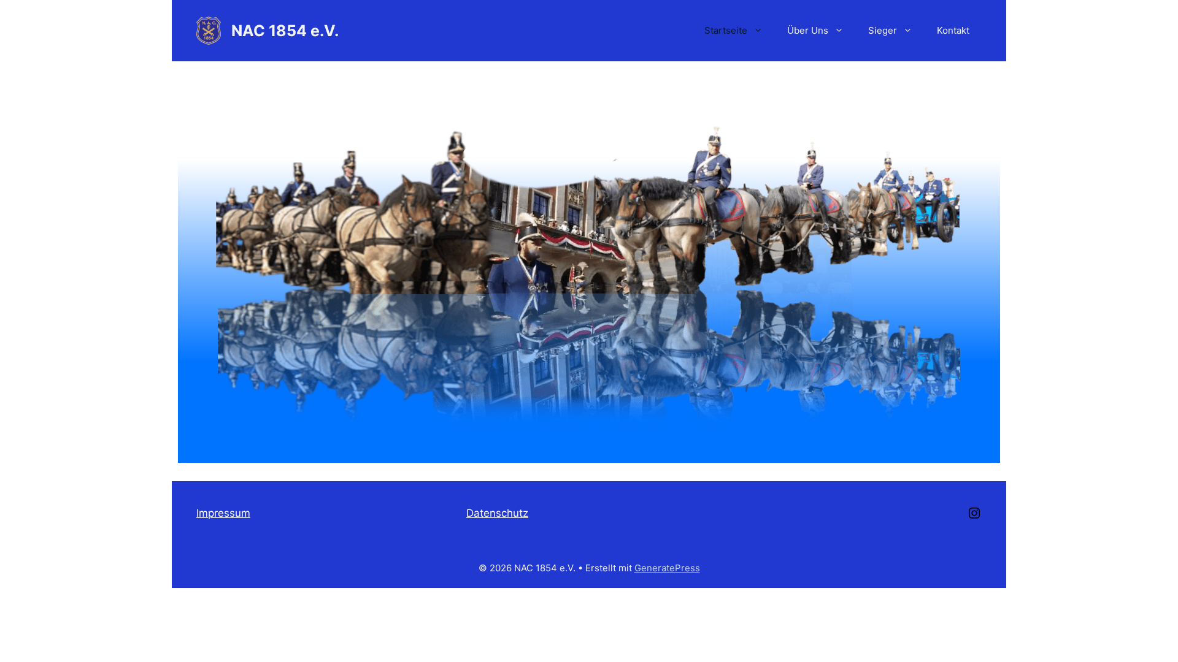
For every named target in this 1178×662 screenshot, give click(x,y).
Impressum (223, 513)
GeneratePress (667, 568)
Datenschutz (497, 513)
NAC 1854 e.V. (285, 30)
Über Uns (807, 30)
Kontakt (953, 30)
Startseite (725, 30)
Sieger (882, 30)
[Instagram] (974, 517)
